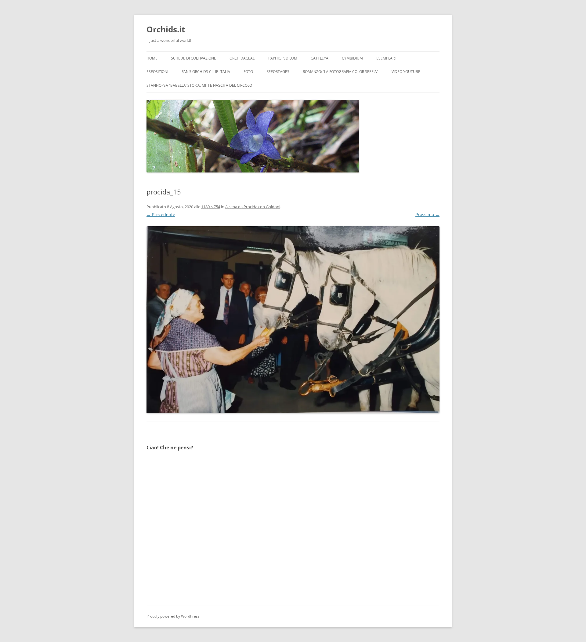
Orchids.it (165, 29)
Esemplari (386, 58)
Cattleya (319, 58)
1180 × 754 (210, 206)
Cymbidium (352, 58)
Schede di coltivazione (193, 58)
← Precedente (160, 214)
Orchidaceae (242, 58)
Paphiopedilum (282, 58)
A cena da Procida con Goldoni (252, 206)
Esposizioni (157, 71)
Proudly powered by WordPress (173, 616)
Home (151, 58)
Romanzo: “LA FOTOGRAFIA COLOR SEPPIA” (340, 71)
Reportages (277, 71)
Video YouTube (406, 71)
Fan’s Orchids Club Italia (206, 71)
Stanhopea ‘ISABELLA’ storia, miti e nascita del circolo (199, 85)
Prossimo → (427, 214)
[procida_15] (293, 319)
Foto (248, 71)
